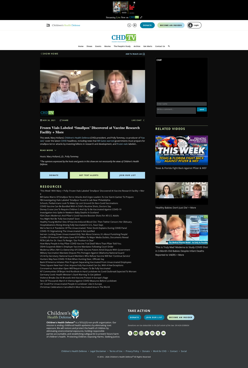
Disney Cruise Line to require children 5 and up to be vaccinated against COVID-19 (80, 209)
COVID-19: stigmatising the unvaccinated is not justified (67, 231)
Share (65, 120)
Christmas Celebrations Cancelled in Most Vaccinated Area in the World (75, 287)
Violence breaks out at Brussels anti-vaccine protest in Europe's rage (74, 277)
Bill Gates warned (105, 140)
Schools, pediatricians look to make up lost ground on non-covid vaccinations (79, 203)
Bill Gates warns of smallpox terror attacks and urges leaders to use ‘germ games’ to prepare (87, 197)
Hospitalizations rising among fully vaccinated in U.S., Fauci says (71, 225)
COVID (64, 140)
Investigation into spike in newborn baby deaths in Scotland (69, 212)
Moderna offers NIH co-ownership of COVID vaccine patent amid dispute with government (85, 249)
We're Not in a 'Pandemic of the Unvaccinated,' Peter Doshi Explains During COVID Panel (83, 228)
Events (98, 46)
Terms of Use (116, 351)
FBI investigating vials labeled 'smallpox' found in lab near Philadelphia (75, 200)
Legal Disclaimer (98, 351)
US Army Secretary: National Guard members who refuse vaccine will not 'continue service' (85, 256)
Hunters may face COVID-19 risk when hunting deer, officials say (72, 259)
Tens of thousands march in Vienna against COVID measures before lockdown (78, 280)
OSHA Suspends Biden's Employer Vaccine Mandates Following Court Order (76, 246)
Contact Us (160, 46)
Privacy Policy (132, 351)
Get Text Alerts (89, 175)
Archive (137, 46)
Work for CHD (160, 351)
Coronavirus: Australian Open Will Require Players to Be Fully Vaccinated (75, 268)
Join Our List (127, 175)
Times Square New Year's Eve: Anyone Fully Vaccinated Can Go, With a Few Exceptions (81, 265)
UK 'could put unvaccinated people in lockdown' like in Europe (71, 283)
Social (184, 351)
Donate (54, 175)
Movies (107, 46)
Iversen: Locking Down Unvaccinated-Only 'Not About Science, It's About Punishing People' (84, 234)
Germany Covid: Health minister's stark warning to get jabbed (70, 274)
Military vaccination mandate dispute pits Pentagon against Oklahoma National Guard (82, 252)
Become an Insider (180, 317)
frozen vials (122, 144)
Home (80, 46)
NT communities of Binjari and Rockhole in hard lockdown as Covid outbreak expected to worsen (88, 271)
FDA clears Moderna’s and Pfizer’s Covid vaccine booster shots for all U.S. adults (79, 215)
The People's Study (122, 46)
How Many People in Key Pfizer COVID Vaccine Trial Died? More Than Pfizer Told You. (81, 243)
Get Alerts (147, 46)
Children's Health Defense (74, 351)
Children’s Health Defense (77, 137)
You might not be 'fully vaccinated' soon (60, 218)
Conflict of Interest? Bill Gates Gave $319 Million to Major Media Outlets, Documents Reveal (84, 237)
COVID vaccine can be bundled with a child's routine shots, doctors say (75, 206)
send (202, 109)
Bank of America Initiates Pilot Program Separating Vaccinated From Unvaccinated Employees (85, 262)
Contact (174, 351)
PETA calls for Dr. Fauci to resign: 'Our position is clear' (67, 240)
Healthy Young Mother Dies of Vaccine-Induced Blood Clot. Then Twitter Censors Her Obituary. (86, 221)
